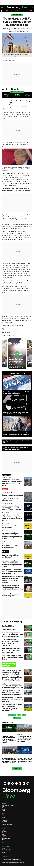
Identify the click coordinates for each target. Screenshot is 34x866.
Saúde (3, 841)
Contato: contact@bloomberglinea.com (11, 859)
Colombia (4, 810)
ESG (3, 837)
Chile (3, 813)
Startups (4, 835)
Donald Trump (12, 714)
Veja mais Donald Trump (17, 373)
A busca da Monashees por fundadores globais (11, 595)
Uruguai (3, 818)
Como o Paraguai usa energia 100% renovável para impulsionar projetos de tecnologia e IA (12, 707)
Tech (3, 834)
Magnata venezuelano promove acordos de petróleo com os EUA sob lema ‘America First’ (16, 433)
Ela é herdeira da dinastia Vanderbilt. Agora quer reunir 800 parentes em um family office (12, 482)
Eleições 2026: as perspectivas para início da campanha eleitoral (11, 628)
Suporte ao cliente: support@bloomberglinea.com (13, 860)
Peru (3, 814)
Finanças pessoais (6, 838)
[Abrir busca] (29, 7)
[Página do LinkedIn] (20, 783)
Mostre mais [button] (17, 768)
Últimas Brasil (17, 718)
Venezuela (4, 812)
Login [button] (32, 7)
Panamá (3, 817)
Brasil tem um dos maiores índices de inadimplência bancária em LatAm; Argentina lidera (12, 588)
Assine (3, 848)
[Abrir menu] (2, 7)
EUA (24, 714)
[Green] (17, 664)
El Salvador (4, 821)
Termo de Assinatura (6, 849)
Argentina (4, 809)
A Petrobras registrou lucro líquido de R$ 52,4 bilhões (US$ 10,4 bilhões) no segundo (12, 634)
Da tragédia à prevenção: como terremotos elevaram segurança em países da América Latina (12, 498)
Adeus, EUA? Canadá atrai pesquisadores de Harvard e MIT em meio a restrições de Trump (9, 760)
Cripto (3, 842)
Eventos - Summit (6, 858)
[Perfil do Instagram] (16, 783)
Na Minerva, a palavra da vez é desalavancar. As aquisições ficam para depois (12, 546)
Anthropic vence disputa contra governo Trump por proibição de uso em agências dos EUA (16, 413)
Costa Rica (4, 820)
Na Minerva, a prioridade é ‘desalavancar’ (10, 527)
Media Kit (4, 852)
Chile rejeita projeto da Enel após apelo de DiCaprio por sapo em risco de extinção (11, 672)
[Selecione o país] (4, 7)
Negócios (4, 830)
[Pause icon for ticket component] (2, 11)
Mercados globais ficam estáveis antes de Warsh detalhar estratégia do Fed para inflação (12, 536)
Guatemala (4, 823)
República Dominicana (7, 824)
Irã (19, 714)
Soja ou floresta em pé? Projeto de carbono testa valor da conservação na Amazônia (12, 679)
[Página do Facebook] (5, 783)
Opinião (3, 839)
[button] (3, 89)
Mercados (4, 831)
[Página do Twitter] (9, 783)
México (3, 808)
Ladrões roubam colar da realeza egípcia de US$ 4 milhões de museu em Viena (11, 508)
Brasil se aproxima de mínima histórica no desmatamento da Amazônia (12, 699)
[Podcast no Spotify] (27, 783)
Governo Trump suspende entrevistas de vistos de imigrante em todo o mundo (16, 392)
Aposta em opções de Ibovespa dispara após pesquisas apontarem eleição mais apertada (12, 579)
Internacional (16, 14)
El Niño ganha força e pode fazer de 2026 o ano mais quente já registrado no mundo (12, 692)
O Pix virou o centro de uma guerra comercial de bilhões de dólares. (12, 657)
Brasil (3, 806)
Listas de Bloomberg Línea (8, 832)
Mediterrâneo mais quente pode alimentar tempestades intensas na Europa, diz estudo (12, 686)
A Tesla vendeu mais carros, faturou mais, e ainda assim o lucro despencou (12, 650)
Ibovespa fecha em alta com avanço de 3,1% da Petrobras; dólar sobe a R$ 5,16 (12, 571)
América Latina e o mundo (8, 805)
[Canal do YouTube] (12, 783)
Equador (4, 816)
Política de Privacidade (7, 851)
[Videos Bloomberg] (17, 621)
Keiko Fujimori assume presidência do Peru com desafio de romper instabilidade (10, 642)
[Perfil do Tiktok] (24, 783)
